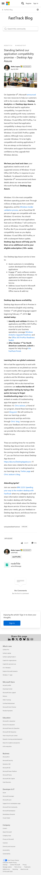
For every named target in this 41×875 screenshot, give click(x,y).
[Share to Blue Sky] (24, 639)
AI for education (7, 746)
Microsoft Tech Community (10, 807)
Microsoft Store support (9, 692)
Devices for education (9, 725)
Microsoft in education (9, 721)
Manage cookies (7, 867)
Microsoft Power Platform (10, 771)
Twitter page (25, 471)
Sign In (35, 3)
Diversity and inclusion (9, 846)
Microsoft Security (8, 760)
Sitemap (5, 864)
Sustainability (6, 854)
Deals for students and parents (11, 743)
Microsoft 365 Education (9, 732)
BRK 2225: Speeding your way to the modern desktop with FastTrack (19, 490)
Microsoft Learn (7, 800)
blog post (13, 412)
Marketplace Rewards (9, 814)
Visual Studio (6, 818)
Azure (4, 792)
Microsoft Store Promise (9, 707)
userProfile (16, 557)
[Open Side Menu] (3, 3)
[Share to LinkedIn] (9, 639)
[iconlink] (7, 565)
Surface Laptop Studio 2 (9, 657)
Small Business (7, 782)
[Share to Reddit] (20, 639)
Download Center (7, 689)
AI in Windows (7, 667)
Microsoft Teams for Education (11, 728)
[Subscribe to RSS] (28, 639)
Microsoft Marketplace (9, 811)
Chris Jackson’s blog (12, 474)
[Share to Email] (32, 639)
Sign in (12, 623)
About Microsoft (7, 832)
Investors (5, 843)
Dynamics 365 (6, 764)
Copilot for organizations (9, 660)
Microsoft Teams (7, 775)
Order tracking (7, 700)
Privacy (25, 864)
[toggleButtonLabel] (37, 9)
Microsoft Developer (8, 796)
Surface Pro (6, 649)
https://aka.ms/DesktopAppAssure (17, 461)
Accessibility (6, 850)
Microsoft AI (6, 757)
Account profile (7, 685)
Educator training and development (12, 739)
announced (31, 94)
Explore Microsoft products (10, 671)
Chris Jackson (20, 405)
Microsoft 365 (6, 768)
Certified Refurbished (8, 703)
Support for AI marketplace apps (11, 803)
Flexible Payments (8, 710)
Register (28, 3)
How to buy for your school (10, 735)
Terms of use (17, 867)
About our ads (24, 869)
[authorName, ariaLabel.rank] (7, 68)
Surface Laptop (7, 653)
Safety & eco (6, 869)
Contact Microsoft (15, 864)
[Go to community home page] (8, 3)
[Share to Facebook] (13, 639)
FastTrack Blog (8, 10)
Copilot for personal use (9, 664)
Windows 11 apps (7, 675)
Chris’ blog (15, 421)
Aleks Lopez (15, 66)
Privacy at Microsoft (8, 839)
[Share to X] (17, 639)
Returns (5, 696)
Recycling (15, 869)
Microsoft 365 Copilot (9, 778)
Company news (7, 835)
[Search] (22, 3)
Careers (5, 828)
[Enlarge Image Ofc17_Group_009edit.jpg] (20, 80)
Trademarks (27, 867)
